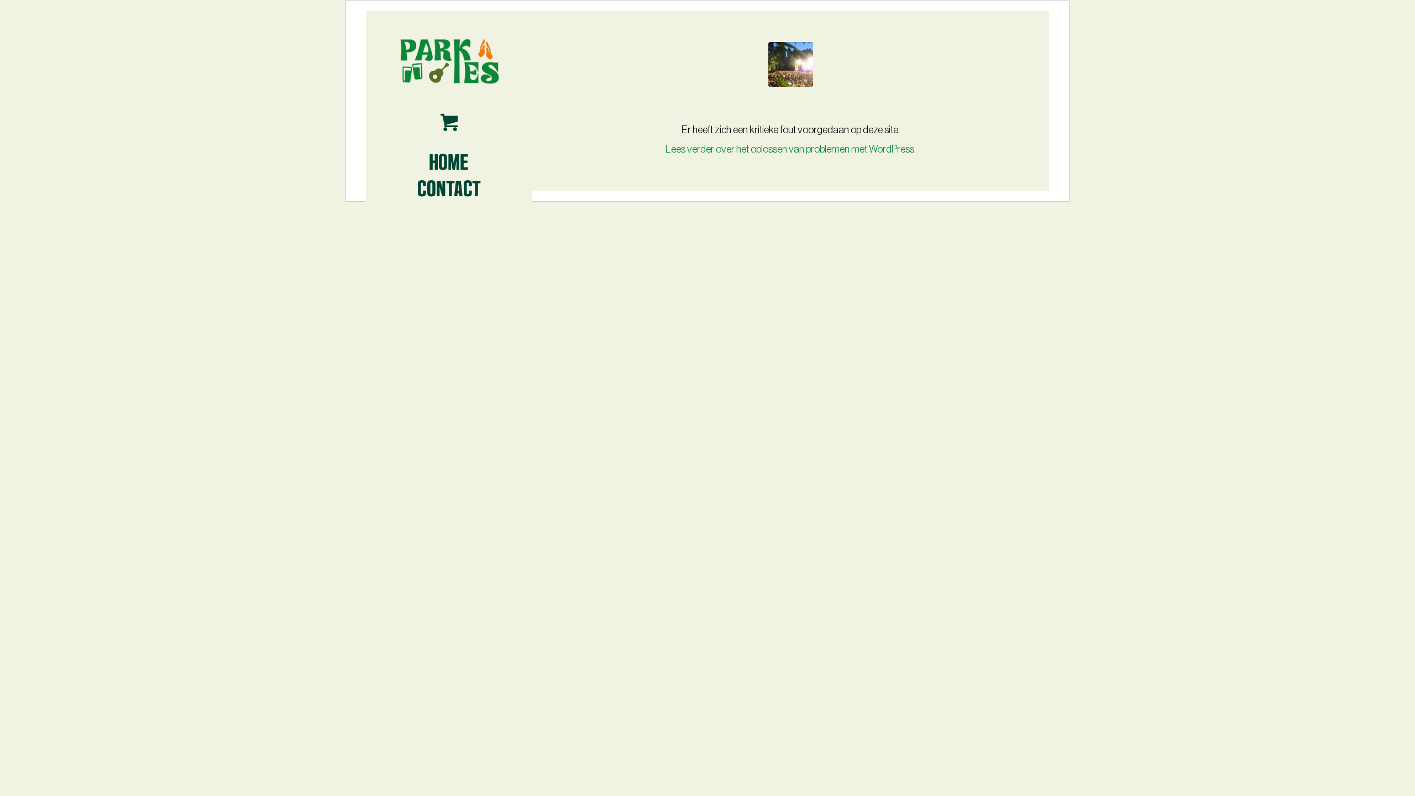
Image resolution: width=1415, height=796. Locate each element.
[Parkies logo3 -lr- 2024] (449, 60)
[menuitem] (448, 161)
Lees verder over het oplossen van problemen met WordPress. (790, 149)
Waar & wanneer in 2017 (791, 105)
